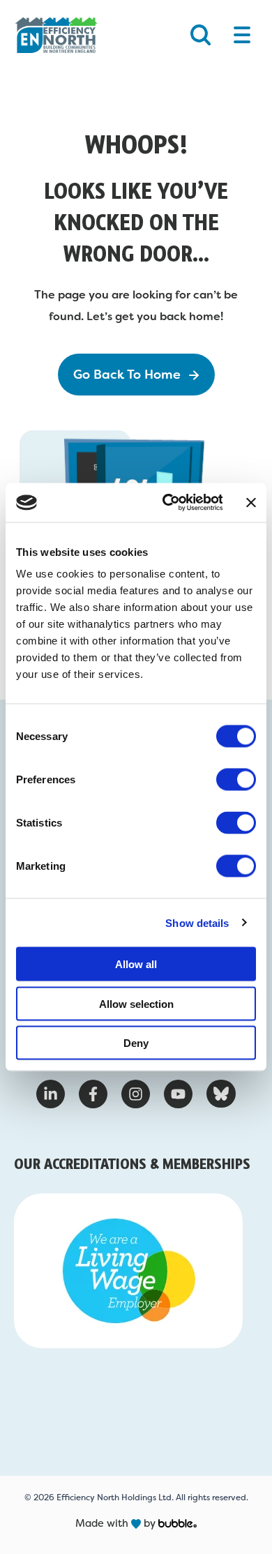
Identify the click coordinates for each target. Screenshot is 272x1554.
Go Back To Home (127, 374)
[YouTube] (178, 1094)
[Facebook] (93, 1094)
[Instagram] (135, 1094)
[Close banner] (251, 502)
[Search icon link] (200, 34)
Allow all (136, 964)
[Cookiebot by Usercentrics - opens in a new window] (166, 503)
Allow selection (136, 1003)
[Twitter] (221, 1094)
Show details (197, 922)
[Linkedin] (50, 1094)
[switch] (236, 780)
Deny (136, 1043)
